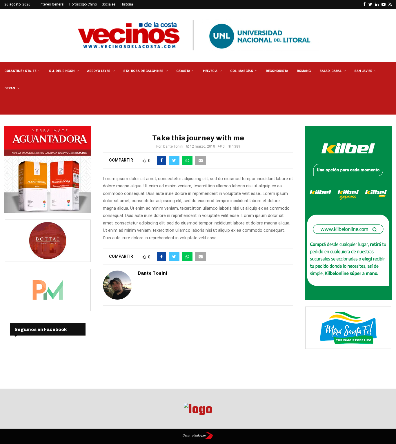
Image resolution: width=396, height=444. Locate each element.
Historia (127, 4)
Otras (9, 88)
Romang (304, 71)
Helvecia (210, 71)
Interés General (52, 4)
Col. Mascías (241, 71)
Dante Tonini (173, 146)
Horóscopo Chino (83, 4)
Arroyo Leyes (98, 71)
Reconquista (277, 71)
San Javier (363, 71)
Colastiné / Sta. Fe (20, 71)
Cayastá (183, 71)
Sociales (109, 4)
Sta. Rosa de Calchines (143, 71)
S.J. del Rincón (62, 71)
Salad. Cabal (330, 71)
